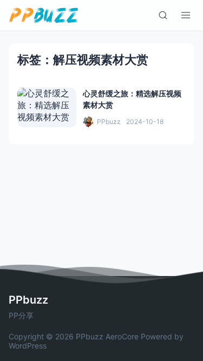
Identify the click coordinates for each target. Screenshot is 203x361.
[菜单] (185, 15)
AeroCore (122, 336)
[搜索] (163, 15)
